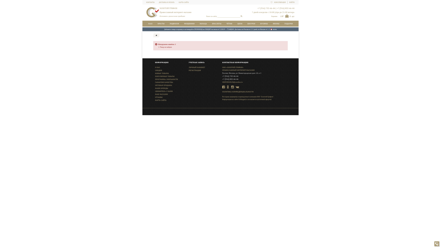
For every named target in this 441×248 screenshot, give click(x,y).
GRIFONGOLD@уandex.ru (232, 82)
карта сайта (184, 2)
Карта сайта (160, 100)
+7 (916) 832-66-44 (285, 8)
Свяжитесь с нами (164, 91)
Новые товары (162, 73)
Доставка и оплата (166, 2)
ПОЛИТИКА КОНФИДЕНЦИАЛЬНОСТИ (238, 92)
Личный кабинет (197, 67)
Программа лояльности (166, 79)
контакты (150, 2)
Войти (292, 2)
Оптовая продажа (163, 85)
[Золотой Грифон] (152, 13)
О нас (157, 67)
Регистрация (195, 70)
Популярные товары (165, 76)
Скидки (158, 70)
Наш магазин (161, 94)
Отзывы (159, 97)
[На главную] (156, 35)
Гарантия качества (164, 82)
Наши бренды (161, 88)
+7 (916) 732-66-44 (266, 8)
